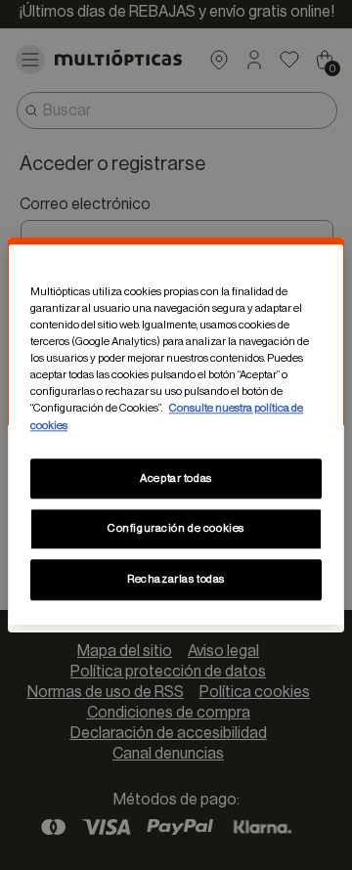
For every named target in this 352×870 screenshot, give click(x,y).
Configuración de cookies (176, 529)
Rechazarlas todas (176, 580)
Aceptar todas (175, 478)
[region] (176, 434)
